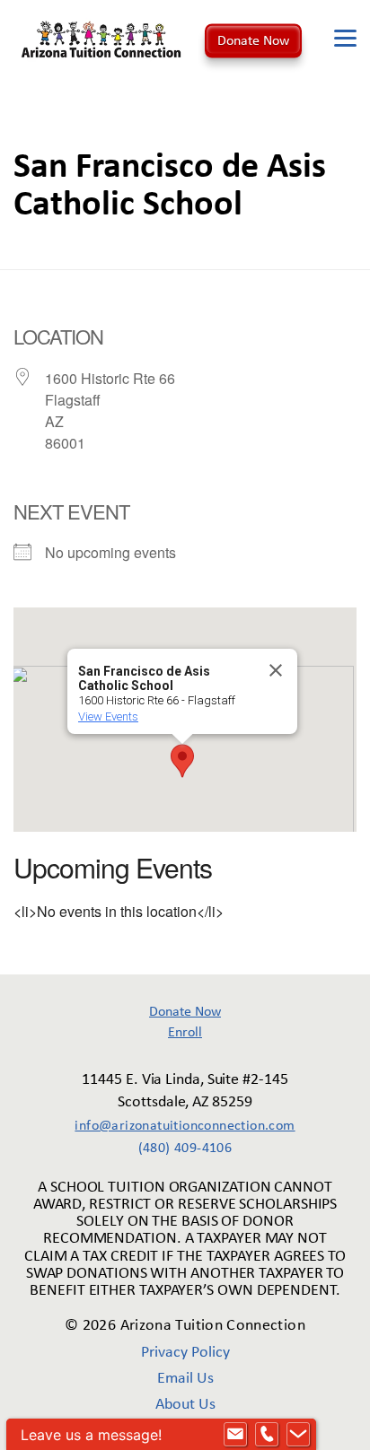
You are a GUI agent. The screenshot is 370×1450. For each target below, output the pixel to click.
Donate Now (253, 40)
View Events (108, 716)
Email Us (185, 1378)
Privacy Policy (185, 1352)
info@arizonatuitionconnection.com (185, 1126)
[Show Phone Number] (266, 1434)
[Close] (275, 670)
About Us (185, 1404)
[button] (182, 761)
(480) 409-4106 (185, 1148)
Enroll (185, 1033)
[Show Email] (235, 1434)
